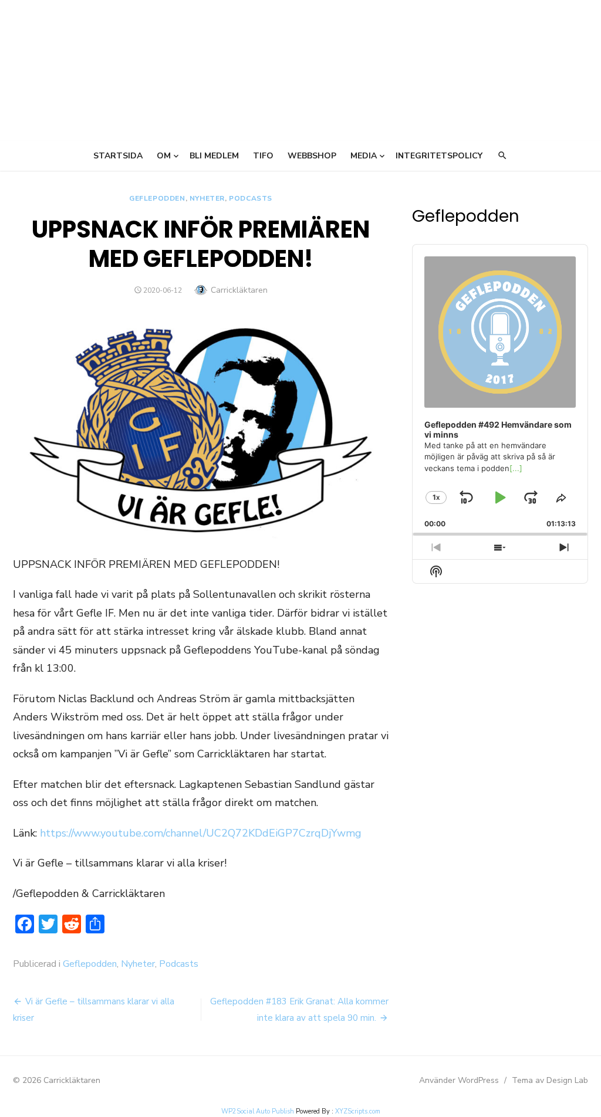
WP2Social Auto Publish (257, 1111)
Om (164, 155)
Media (363, 155)
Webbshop (312, 155)
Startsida (118, 155)
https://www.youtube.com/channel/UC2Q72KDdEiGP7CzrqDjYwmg (201, 833)
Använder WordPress (459, 1080)
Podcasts (250, 198)
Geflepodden (157, 198)
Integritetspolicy (439, 155)
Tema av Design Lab (550, 1080)
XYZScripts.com (357, 1111)
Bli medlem (214, 155)
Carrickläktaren (239, 290)
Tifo (263, 155)
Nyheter (207, 198)
